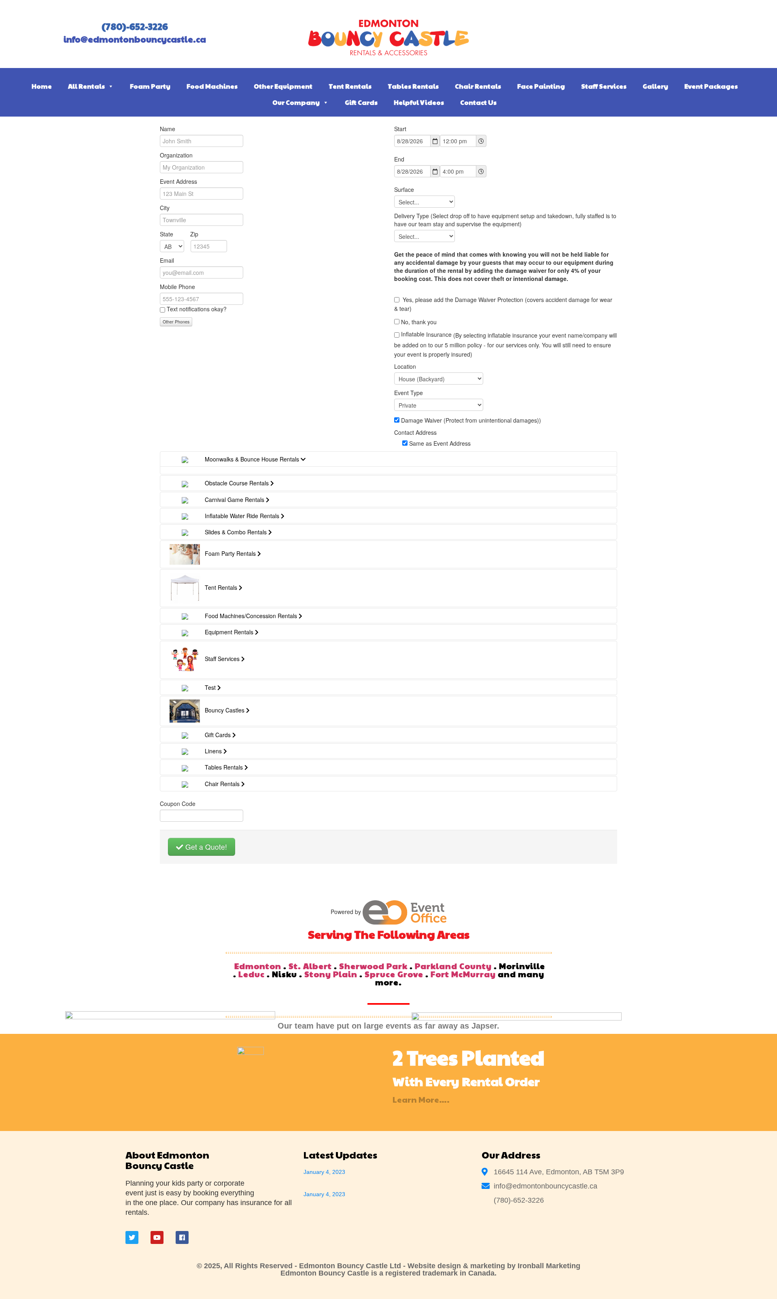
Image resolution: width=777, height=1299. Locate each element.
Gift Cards (361, 102)
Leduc (251, 974)
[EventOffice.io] (404, 912)
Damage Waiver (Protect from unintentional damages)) (471, 420)
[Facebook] (182, 1237)
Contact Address (415, 432)
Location (405, 366)
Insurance (505, 343)
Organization (176, 155)
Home (42, 86)
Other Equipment (283, 86)
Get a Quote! (205, 847)
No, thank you (419, 322)
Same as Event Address (440, 443)
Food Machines (212, 86)
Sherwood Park (373, 966)
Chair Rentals (478, 86)
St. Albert (310, 966)
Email (167, 260)
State (179, 234)
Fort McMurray (463, 974)
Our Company (296, 102)
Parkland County (453, 966)
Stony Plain (330, 974)
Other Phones (176, 322)
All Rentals (86, 86)
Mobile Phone (177, 287)
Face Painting (541, 86)
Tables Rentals (413, 86)
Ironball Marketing (549, 1266)
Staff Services (603, 86)
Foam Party (150, 86)
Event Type (408, 393)
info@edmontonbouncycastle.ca (135, 39)
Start (400, 129)
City (165, 208)
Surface (404, 189)
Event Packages (711, 86)
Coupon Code (177, 803)
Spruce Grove (394, 974)
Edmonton (257, 966)
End (399, 159)
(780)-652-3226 (135, 26)
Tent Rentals (350, 86)
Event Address (178, 181)
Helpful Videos (419, 102)
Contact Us (478, 102)
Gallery (655, 86)
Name (167, 129)
